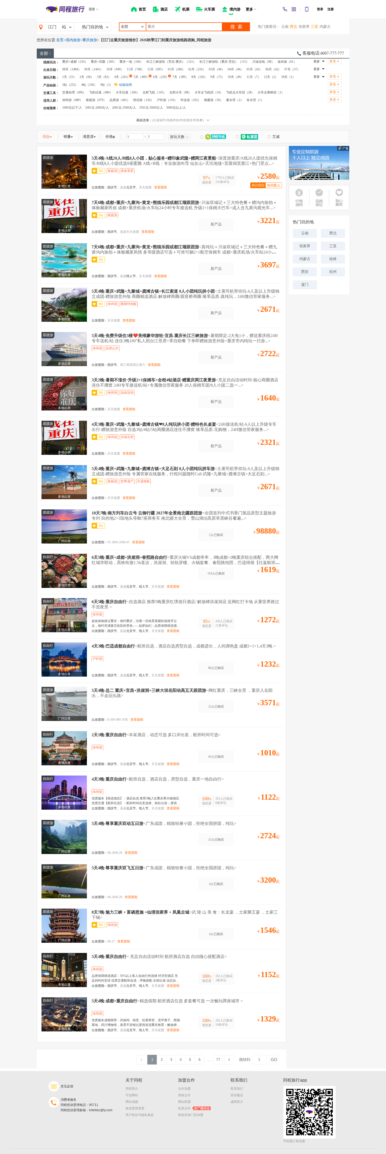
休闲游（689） (72, 100)
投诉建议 (237, 1095)
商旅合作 (184, 1095)
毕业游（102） (190, 100)
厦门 (305, 285)
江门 (52, 27)
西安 (305, 272)
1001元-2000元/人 (97, 107)
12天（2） (271, 77)
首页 (60, 40)
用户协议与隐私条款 (140, 1115)
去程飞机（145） (154, 92)
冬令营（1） (255, 100)
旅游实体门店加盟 (190, 1115)
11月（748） (135, 69)
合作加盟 (184, 1088)
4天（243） (122, 77)
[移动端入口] (306, 9)
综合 (46, 137)
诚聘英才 (237, 1102)
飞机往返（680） (101, 92)
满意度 (88, 137)
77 (218, 1059)
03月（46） (217, 69)
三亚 (314, 27)
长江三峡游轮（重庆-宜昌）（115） (224, 62)
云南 (285, 27)
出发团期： (99, 187)
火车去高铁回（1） (271, 92)
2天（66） (87, 77)
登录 (320, 9)
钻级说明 (125, 85)
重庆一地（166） (131, 62)
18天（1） (288, 77)
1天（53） (69, 77)
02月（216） (197, 69)
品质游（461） (119, 100)
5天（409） (141, 77)
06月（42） (273, 69)
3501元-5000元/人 (151, 107)
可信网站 (132, 1095)
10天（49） (235, 77)
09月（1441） (93, 69)
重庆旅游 (89, 40)
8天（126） (199, 77)
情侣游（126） (143, 100)
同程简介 (132, 1088)
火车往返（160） (127, 92)
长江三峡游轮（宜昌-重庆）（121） (171, 62)
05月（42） (254, 69)
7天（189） (180, 77)
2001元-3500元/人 (124, 107)
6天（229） (161, 77)
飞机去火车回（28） (240, 92)
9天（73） (217, 77)
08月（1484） (71, 69)
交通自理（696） (74, 92)
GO (274, 1059)
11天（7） (254, 77)
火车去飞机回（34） (209, 92)
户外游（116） (167, 100)
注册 (330, 9)
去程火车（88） (180, 92)
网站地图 (132, 1102)
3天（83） (104, 77)
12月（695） (156, 69)
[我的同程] (293, 9)
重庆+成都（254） (75, 62)
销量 (67, 137)
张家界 (304, 27)
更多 (317, 61)
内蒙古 (325, 27)
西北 (293, 27)
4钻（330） (89, 85)
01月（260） (176, 69)
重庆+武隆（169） (103, 62)
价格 (109, 137)
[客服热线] (285, 9)
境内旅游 (73, 40)
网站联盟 (184, 1102)
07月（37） (292, 69)
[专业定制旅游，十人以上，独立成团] (319, 163)
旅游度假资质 (135, 1108)
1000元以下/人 (72, 107)
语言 (92, 9)
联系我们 (237, 1088)
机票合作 (194, 1108)
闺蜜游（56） (213, 100)
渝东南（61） (287, 62)
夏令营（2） (234, 100)
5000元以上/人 (176, 107)
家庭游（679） (96, 100)
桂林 (333, 259)
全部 (45, 53)
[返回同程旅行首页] (65, 9)
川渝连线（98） (263, 62)
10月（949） (115, 69)
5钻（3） (106, 85)
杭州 (333, 272)
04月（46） (235, 69)
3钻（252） (70, 85)
